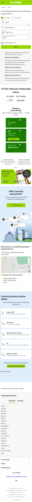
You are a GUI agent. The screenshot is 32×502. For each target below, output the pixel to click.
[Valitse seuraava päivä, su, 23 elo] (29, 33)
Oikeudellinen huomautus (16, 492)
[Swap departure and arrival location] (28, 25)
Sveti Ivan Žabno (6, 450)
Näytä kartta (13, 139)
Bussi (9, 7)
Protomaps (17, 271)
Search (16, 47)
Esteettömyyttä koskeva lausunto (16, 494)
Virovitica (3, 413)
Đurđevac (4, 421)
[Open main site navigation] (2, 2)
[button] (16, 22)
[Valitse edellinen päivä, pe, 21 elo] (26, 33)
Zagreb (3, 406)
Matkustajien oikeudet (22, 490)
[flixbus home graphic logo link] (16, 2)
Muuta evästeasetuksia (18, 496)
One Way (7, 18)
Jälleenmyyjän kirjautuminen (16, 488)
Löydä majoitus (8, 43)
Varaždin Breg (5, 446)
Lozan (2, 448)
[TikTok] (17, 484)
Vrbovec (3, 438)
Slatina (3, 418)
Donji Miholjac (5, 426)
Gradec (3, 443)
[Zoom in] (29, 258)
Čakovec (3, 411)
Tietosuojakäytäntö (10, 490)
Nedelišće (4, 441)
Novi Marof (4, 428)
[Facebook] (15, 484)
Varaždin (3, 408)
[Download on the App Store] (22, 477)
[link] (16, 214)
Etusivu (3, 7)
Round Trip (18, 18)
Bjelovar (3, 416)
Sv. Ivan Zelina (5, 436)
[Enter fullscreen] (29, 266)
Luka (2, 453)
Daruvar (3, 423)
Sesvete (3, 431)
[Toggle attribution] (29, 271)
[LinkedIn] (16, 484)
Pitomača (4, 433)
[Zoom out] (29, 261)
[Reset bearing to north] (29, 263)
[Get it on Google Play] (12, 477)
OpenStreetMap (24, 271)
